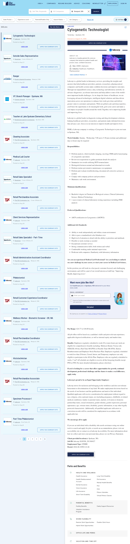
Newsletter (98, 3)
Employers (112, 3)
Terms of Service (92, 314)
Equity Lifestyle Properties (23, 79)
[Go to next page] (45, 439)
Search (96, 11)
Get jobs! (90, 307)
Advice (77, 3)
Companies (51, 3)
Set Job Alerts (55, 27)
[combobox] (40, 11)
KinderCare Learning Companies (25, 120)
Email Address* (77, 292)
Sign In (124, 3)
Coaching (86, 3)
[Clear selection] (89, 11)
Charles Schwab (20, 99)
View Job (24, 46)
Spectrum (18, 59)
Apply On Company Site (49, 47)
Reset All (90, 20)
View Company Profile (77, 75)
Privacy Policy (103, 314)
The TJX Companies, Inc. (22, 140)
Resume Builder (65, 3)
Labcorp (17, 39)
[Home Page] (9, 4)
